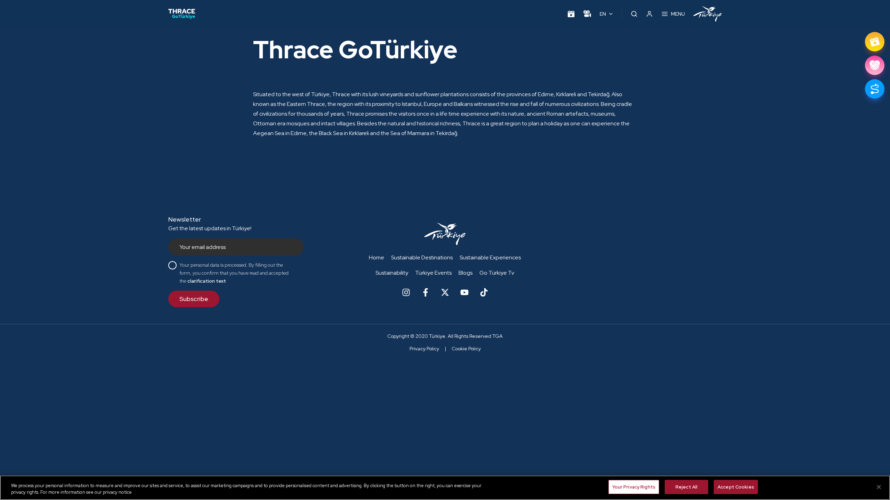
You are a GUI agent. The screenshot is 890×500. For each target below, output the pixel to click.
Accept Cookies (736, 487)
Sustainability (391, 272)
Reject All (686, 487)
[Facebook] (425, 292)
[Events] (571, 13)
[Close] (879, 486)
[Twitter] (445, 292)
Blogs (465, 272)
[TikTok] (484, 292)
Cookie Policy (466, 348)
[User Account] (649, 13)
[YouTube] (464, 292)
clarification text (206, 281)
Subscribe (193, 299)
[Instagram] (406, 292)
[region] (445, 487)
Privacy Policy (424, 348)
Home (376, 257)
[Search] (634, 13)
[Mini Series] (587, 14)
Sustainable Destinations (422, 257)
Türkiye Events (433, 272)
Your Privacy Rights (633, 487)
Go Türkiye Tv (496, 272)
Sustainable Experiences (490, 257)
